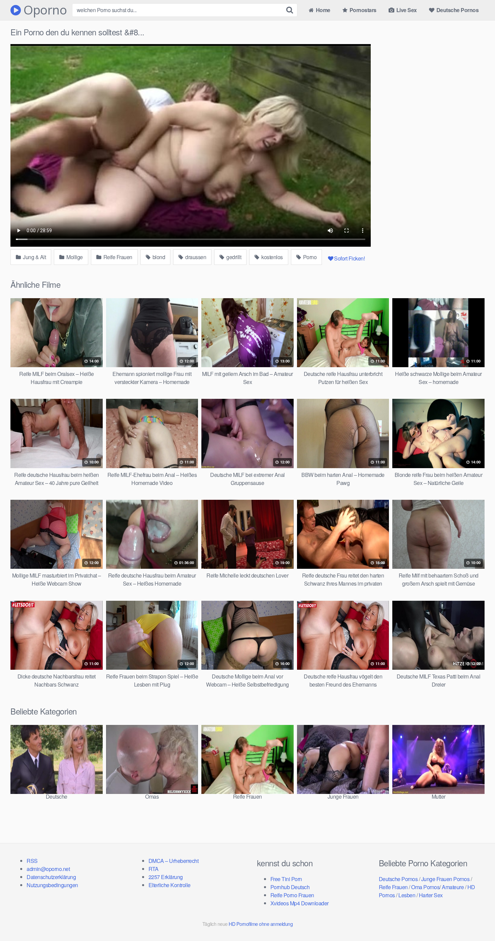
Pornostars (362, 10)
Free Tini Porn (286, 879)
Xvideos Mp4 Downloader (299, 903)
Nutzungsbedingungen (52, 885)
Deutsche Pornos (456, 10)
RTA (153, 869)
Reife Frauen (117, 257)
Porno (309, 257)
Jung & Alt (34, 257)
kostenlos (271, 257)
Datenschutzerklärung (51, 877)
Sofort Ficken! (349, 258)
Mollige (74, 257)
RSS (32, 861)
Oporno (44, 10)
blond (158, 257)
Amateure (453, 887)
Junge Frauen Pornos (445, 879)
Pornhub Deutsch (290, 887)
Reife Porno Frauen (292, 895)
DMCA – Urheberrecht (173, 861)
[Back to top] (476, 919)
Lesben (406, 895)
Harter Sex (431, 895)
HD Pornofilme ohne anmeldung (261, 923)
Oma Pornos (425, 887)
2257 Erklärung (165, 877)
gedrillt (233, 257)
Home (322, 10)
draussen (195, 257)
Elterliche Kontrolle (169, 885)
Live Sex (406, 10)
